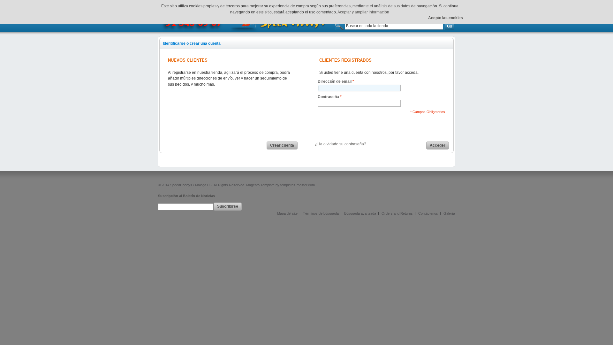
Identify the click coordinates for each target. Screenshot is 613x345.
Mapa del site (287, 213)
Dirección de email (335, 81)
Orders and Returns (397, 213)
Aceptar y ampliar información (363, 12)
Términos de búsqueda (321, 213)
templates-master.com (297, 185)
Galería (449, 213)
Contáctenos (428, 213)
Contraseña (328, 97)
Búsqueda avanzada (360, 213)
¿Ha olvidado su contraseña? (340, 144)
